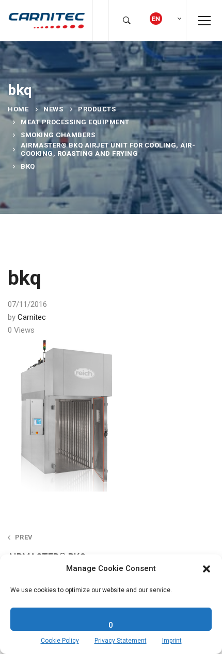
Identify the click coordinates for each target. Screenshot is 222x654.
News (53, 109)
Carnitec (32, 317)
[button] (206, 569)
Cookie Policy (60, 640)
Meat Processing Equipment (75, 122)
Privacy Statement (120, 640)
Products (97, 109)
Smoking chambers (58, 135)
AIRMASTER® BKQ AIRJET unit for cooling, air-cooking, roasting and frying (108, 149)
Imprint (172, 640)
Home (18, 109)
